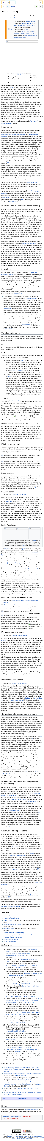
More (12, 6)
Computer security (15, 1116)
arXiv (7, 1039)
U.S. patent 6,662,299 (24, 1080)
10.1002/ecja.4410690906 (20, 984)
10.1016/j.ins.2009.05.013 (16, 1031)
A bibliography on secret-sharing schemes (16, 1082)
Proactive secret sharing (19, 635)
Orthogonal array (9, 928)
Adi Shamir (33, 121)
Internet (32, 895)
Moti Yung (12, 795)
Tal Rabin (28, 698)
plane (34, 540)
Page (3, 7)
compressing (7, 308)
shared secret (10, 18)
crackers (15, 846)
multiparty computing (16, 700)
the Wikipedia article (31, 1109)
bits (30, 315)
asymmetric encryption (29, 243)
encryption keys (6, 134)
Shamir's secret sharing (19, 494)
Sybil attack (14, 869)
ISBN (10, 975)
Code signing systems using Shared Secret (17, 1084)
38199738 (32, 965)
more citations (30, 21)
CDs (9, 897)
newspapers (17, 33)
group (10, 376)
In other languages (36, 7)
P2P (14, 859)
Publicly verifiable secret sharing (14, 933)
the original (18, 967)
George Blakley (6, 123)
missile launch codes (18, 134)
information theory (31, 298)
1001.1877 (12, 1039)
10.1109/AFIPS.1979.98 (15, 965)
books (23, 33)
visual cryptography (18, 74)
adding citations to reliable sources (24, 25)
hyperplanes (5, 555)
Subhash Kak (31, 801)
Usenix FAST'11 (28, 1002)
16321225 (13, 955)
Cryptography (22, 1098)
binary (22, 360)
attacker (3, 640)
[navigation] (3, 2)
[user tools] (41, 2)
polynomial (9, 501)
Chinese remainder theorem (12, 605)
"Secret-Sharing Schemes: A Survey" (28, 1088)
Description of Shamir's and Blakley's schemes (18, 1073)
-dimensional (32, 553)
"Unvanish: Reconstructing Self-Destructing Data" (22, 1049)
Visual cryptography (10, 941)
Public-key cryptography (10, 1118)
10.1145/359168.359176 (21, 953)
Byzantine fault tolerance (11, 918)
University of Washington (17, 855)
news (32, 31)
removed (26, 29)
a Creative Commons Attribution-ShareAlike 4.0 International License (24, 1136)
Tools (41, 7)
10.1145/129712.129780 (26, 1012)
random (25, 315)
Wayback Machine (20, 1075)
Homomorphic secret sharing (12, 924)
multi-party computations (18, 799)
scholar (27, 33)
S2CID (8, 955)
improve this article (27, 23)
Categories (5, 1116)
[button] (38, 1098)
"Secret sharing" (25, 31)
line (24, 545)
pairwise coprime (23, 609)
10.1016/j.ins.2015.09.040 (22, 1047)
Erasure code (8, 920)
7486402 (21, 1015)
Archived (21, 955)
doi (13, 953)
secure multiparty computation (10, 906)
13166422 (31, 996)
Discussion (8, 7)
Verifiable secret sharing (19, 683)
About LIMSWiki (21, 1138)
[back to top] (22, 1125)
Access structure (9, 916)
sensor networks (14, 810)
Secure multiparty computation (13, 937)
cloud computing (32, 182)
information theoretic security (29, 569)
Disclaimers (29, 1138)
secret (12, 87)
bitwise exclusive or (17, 370)
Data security (27, 1116)
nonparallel (7, 549)
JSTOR (32, 33)
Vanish (31, 853)
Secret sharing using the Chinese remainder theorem (20, 935)
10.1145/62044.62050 (14, 996)
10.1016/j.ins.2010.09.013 (16, 1023)
